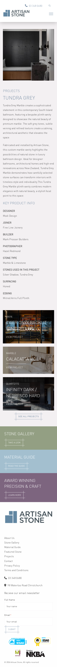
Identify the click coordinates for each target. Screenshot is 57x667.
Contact (8, 561)
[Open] (51, 14)
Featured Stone (13, 551)
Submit (12, 629)
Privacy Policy (12, 565)
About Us (9, 537)
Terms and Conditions (16, 570)
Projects (11, 91)
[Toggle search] (49, 6)
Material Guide (12, 547)
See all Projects (28, 416)
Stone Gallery (11, 542)
